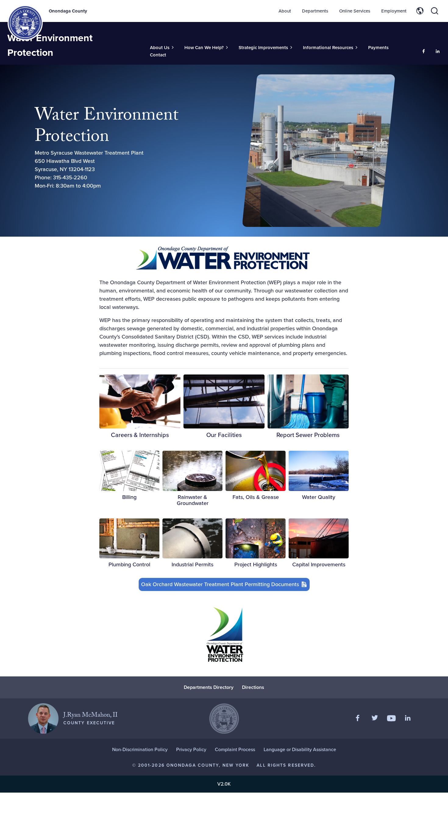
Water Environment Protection (50, 45)
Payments (378, 47)
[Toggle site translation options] (420, 11)
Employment (394, 11)
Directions (253, 687)
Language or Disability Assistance (300, 749)
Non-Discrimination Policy (140, 749)
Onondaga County (68, 11)
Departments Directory (208, 687)
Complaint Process (235, 749)
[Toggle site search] (434, 11)
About (285, 11)
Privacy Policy (191, 749)
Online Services (354, 11)
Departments (315, 11)
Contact (158, 55)
